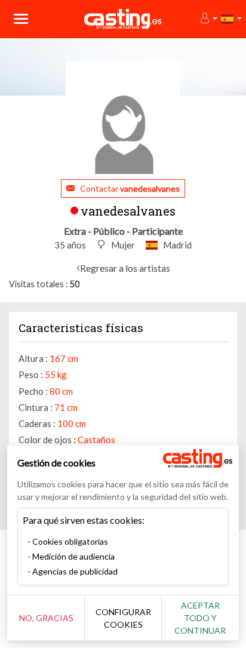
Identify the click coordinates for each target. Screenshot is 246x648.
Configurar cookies (123, 618)
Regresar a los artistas (125, 268)
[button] (208, 18)
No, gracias (46, 618)
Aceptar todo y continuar (200, 617)
